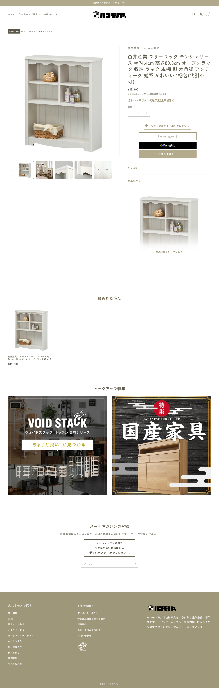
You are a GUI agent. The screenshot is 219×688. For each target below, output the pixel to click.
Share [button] (134, 167)
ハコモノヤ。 (113, 684)
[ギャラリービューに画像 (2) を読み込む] (44, 170)
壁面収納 (12, 658)
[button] (29, 14)
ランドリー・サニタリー (21, 635)
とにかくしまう (16, 630)
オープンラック (45, 31)
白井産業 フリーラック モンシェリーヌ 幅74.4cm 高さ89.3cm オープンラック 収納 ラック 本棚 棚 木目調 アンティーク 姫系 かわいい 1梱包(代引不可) (31, 358)
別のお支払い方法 (168, 154)
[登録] (134, 564)
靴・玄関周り (15, 647)
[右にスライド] (116, 170)
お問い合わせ (84, 635)
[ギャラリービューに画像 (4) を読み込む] (83, 170)
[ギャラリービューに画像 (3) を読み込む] (64, 170)
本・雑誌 (12, 613)
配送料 (131, 94)
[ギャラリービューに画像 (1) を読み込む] (25, 170)
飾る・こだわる (28, 31)
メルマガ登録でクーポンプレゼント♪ (169, 126)
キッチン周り (15, 641)
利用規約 (82, 624)
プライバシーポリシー (89, 613)
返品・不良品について (89, 630)
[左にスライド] (11, 170)
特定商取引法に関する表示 (91, 618)
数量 (130, 106)
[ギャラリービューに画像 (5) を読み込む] (103, 170)
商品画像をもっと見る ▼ (169, 251)
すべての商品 (15, 663)
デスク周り (14, 652)
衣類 (10, 618)
